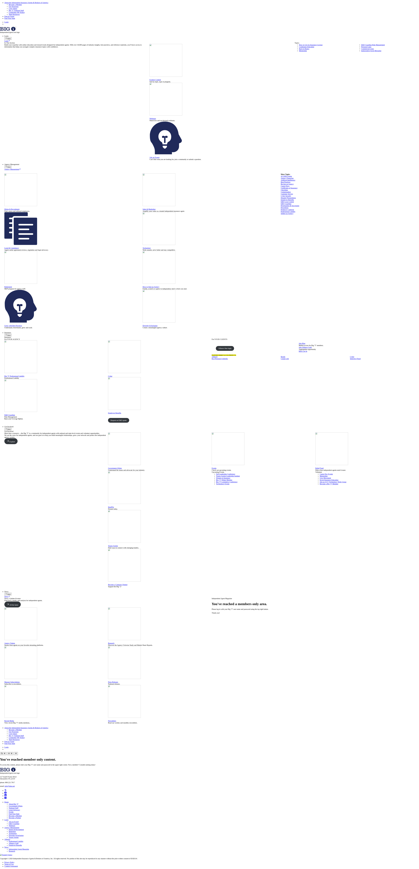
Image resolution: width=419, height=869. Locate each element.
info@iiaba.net (10, 786)
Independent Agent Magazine (371, 51)
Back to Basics (304, 49)
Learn (6, 41)
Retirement (8, 287)
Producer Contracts (287, 210)
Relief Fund (319, 468)
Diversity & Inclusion (150, 326)
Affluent (214, 357)
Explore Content (155, 80)
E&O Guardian (286, 204)
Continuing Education (306, 47)
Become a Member (15, 5)
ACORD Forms (286, 176)
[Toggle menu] (10, 753)
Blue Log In (303, 351)
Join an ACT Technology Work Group (333, 482)
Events (214, 468)
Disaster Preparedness (288, 198)
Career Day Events (326, 474)
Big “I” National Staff (16, 10)
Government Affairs (115, 468)
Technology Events (222, 484)
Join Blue (302, 343)
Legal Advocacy (14, 810)
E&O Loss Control (287, 202)
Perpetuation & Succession (290, 206)
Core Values (13, 8)
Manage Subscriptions (12, 682)
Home (6, 802)
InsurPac (111, 507)
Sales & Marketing (149, 209)
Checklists (284, 190)
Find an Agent (9, 16)
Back (9, 38)
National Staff (13, 808)
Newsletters (112, 721)
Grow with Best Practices (13, 326)
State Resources (14, 14)
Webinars (152, 119)
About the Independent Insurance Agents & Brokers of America (26, 3)
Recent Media (9, 721)
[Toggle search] (3, 753)
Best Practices (285, 182)
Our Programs (13, 7)
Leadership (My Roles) (17, 12)
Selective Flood (355, 359)
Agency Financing (287, 178)
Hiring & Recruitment (11, 209)
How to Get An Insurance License (311, 45)
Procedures (284, 208)
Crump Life (285, 359)
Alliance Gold (13, 843)
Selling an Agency (287, 213)
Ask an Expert (154, 157)
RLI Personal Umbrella (220, 359)
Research (111, 643)
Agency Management (11, 169)
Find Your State (9, 18)
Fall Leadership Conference (225, 474)
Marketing (12, 831)
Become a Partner (15, 818)
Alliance (7, 839)
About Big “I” (14, 804)
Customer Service (287, 194)
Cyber (110, 376)
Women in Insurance (223, 478)
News (6, 596)
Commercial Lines (367, 49)
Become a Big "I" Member (329, 484)
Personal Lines (366, 47)
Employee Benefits (287, 200)
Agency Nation (9, 643)
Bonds (283, 357)
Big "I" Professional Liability (14, 376)
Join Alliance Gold (305, 347)
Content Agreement (11, 866)
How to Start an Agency (151, 287)
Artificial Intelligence (288, 180)
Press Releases (113, 682)
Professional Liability (288, 212)
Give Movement (325, 478)
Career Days (285, 186)
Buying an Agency (287, 184)
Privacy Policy (9, 862)
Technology (147, 248)
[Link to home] (8, 30)
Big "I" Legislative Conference (226, 482)
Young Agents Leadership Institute (228, 476)
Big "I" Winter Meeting (224, 480)
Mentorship (303, 51)
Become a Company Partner (117, 585)
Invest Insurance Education (329, 480)
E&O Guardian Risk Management (373, 45)
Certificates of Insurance (289, 188)
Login (6, 22)
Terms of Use (9, 864)
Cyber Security (286, 196)
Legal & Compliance (11, 248)
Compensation (286, 192)
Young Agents (113, 546)
